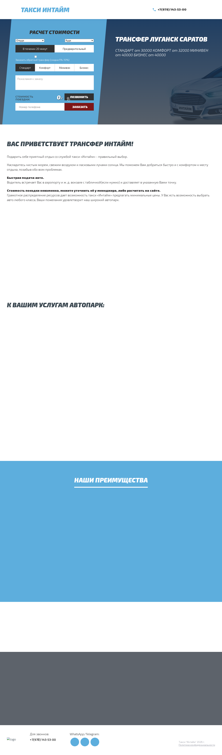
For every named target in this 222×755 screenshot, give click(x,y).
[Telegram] (204, 9)
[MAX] (212, 9)
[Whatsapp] (196, 9)
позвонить (79, 97)
